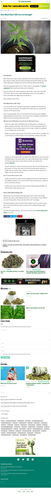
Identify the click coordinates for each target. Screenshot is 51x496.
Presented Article (27, 430)
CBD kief (12, 163)
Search (49, 393)
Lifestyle (40, 426)
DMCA (32, 491)
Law (33, 269)
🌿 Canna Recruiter (24, 1)
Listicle (47, 426)
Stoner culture (22, 432)
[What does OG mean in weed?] (13, 373)
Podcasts (4, 430)
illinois (45, 424)
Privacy (28, 491)
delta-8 (15, 422)
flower (4, 424)
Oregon (47, 428)
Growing (10, 424)
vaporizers (16, 434)
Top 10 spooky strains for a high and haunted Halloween (14, 406)
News (29, 428)
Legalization (38, 269)
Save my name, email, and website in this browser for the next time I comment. (16, 354)
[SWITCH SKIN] (49, 1)
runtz (3, 432)
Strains (38, 432)
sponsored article (12, 432)
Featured (44, 422)
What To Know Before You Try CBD (35, 308)
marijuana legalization (7, 428)
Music (16, 428)
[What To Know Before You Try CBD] (13, 312)
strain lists (30, 432)
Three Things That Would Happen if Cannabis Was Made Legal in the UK (35, 272)
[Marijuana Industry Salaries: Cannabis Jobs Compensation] (38, 373)
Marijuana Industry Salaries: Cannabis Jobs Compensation (37, 384)
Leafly (24, 426)
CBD (9, 289)
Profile (44, 430)
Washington (24, 434)
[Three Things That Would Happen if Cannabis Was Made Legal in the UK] (38, 261)
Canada (28, 420)
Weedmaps (32, 434)
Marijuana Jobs (46, 381)
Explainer (37, 422)
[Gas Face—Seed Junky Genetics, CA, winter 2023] (13, 261)
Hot (2, 367)
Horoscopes (32, 424)
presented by (36, 430)
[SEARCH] (47, 1)
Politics (11, 430)
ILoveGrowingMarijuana (7, 426)
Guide (17, 424)
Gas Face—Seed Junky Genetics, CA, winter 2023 (12, 272)
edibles (30, 422)
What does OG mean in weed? (9, 383)
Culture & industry (6, 422)
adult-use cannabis (11, 420)
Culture (8, 269)
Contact (19, 491)
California (21, 420)
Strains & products (6, 434)
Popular (18, 430)
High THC (23, 424)
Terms (24, 491)
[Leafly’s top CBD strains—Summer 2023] (13, 298)
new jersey (23, 428)
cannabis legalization (38, 420)
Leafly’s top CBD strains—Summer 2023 (37, 293)
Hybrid (39, 424)
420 (3, 420)
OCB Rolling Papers (38, 428)
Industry (40, 381)
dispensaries (23, 422)
